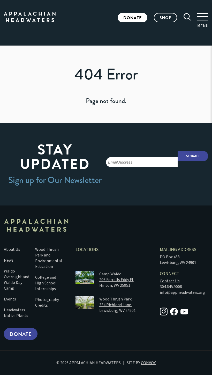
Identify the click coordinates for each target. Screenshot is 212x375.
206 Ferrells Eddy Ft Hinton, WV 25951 (116, 282)
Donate (132, 18)
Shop (165, 18)
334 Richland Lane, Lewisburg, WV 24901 (117, 307)
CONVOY (148, 363)
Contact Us (170, 281)
